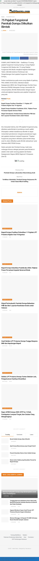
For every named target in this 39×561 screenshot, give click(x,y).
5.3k (10, 272)
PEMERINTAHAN (10, 16)
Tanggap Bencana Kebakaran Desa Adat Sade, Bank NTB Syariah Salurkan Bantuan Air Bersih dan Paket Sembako (23, 502)
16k (18, 514)
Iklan (25, 537)
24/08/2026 (6, 495)
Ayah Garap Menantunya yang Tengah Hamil (23, 446)
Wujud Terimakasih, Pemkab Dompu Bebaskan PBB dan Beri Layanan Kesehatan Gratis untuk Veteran (17, 305)
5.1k (10, 419)
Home (2, 16)
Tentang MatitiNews (16, 535)
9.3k (19, 506)
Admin (4, 30)
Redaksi (25, 535)
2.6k (10, 310)
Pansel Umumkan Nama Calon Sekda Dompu (23, 453)
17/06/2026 (4, 419)
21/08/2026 (13, 522)
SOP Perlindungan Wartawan (19, 539)
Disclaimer (31, 537)
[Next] (21, 121)
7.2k (19, 522)
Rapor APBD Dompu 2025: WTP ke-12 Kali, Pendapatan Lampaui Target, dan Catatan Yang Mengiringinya (17, 414)
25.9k (10, 381)
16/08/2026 (4, 272)
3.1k (11, 495)
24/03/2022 (12, 30)
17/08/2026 (4, 237)
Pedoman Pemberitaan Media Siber (13, 537)
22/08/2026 (13, 514)
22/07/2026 (4, 345)
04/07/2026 (4, 381)
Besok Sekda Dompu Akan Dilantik (20, 439)
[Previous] (18, 121)
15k (10, 237)
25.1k (10, 345)
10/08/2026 (4, 310)
